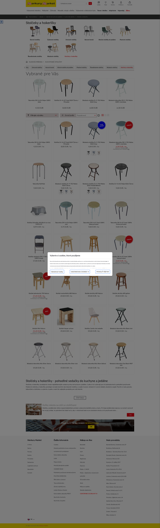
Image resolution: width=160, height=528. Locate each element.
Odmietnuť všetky (57, 272)
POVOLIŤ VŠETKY (103, 272)
